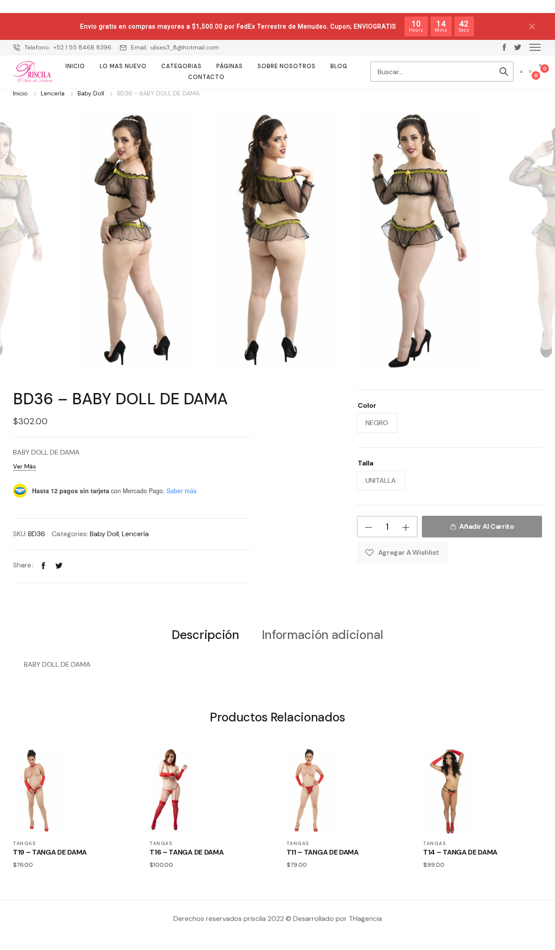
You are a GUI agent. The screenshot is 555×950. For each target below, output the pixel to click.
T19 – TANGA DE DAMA (50, 852)
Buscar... (503, 72)
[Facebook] (43, 565)
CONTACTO (206, 77)
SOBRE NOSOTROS (287, 66)
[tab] (205, 634)
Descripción (205, 635)
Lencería (53, 93)
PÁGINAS (229, 66)
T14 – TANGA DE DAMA (460, 852)
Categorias (181, 66)
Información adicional (322, 635)
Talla (365, 463)
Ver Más (24, 466)
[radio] (377, 422)
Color (367, 405)
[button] (535, 47)
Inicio (75, 66)
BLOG (338, 66)
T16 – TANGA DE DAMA (186, 852)
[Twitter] (59, 565)
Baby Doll (91, 93)
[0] (530, 71)
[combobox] (432, 72)
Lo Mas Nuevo (123, 66)
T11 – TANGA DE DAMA (323, 852)
